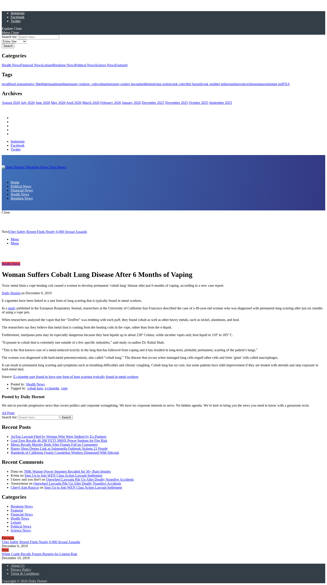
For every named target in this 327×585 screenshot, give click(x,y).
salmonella (58, 84)
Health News (11, 65)
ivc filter (36, 84)
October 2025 (198, 103)
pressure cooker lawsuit (124, 84)
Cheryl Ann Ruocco (25, 487)
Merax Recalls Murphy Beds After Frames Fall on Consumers (54, 444)
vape (64, 388)
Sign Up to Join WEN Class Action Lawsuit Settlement (63, 475)
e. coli (92, 84)
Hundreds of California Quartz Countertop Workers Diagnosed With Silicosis (65, 452)
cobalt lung (35, 388)
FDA (286, 84)
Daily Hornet (11, 293)
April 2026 (73, 103)
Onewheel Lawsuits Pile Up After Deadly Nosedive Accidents (90, 479)
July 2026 (28, 103)
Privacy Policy (21, 569)
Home (15, 118)
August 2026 (11, 103)
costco (243, 84)
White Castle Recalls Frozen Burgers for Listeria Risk (39, 554)
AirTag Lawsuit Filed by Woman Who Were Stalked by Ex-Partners (58, 436)
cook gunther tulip (214, 84)
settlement (148, 84)
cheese (252, 84)
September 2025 (220, 103)
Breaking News (64, 65)
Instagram (17, 13)
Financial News (31, 65)
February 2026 (110, 103)
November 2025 (176, 103)
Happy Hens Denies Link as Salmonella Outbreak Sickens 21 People (59, 448)
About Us (17, 565)
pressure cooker (77, 84)
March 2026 (90, 103)
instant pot (275, 84)
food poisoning (19, 84)
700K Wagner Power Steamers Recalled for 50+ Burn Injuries (67, 471)
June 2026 (43, 103)
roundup (233, 84)
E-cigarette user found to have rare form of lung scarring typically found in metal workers (75, 377)
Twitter (16, 21)
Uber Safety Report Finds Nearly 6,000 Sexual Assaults (48, 232)
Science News (105, 65)
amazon (262, 84)
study (12, 308)
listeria (46, 84)
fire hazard (194, 84)
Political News (85, 65)
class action (163, 84)
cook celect (179, 84)
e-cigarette (52, 388)
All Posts (8, 413)
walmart (102, 84)
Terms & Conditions (25, 573)
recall (5, 84)
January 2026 (131, 103)
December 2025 (153, 103)
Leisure (47, 65)
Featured (121, 65)
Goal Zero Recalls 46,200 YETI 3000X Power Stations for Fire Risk (59, 440)
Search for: (9, 37)
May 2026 (58, 103)
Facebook (17, 17)
